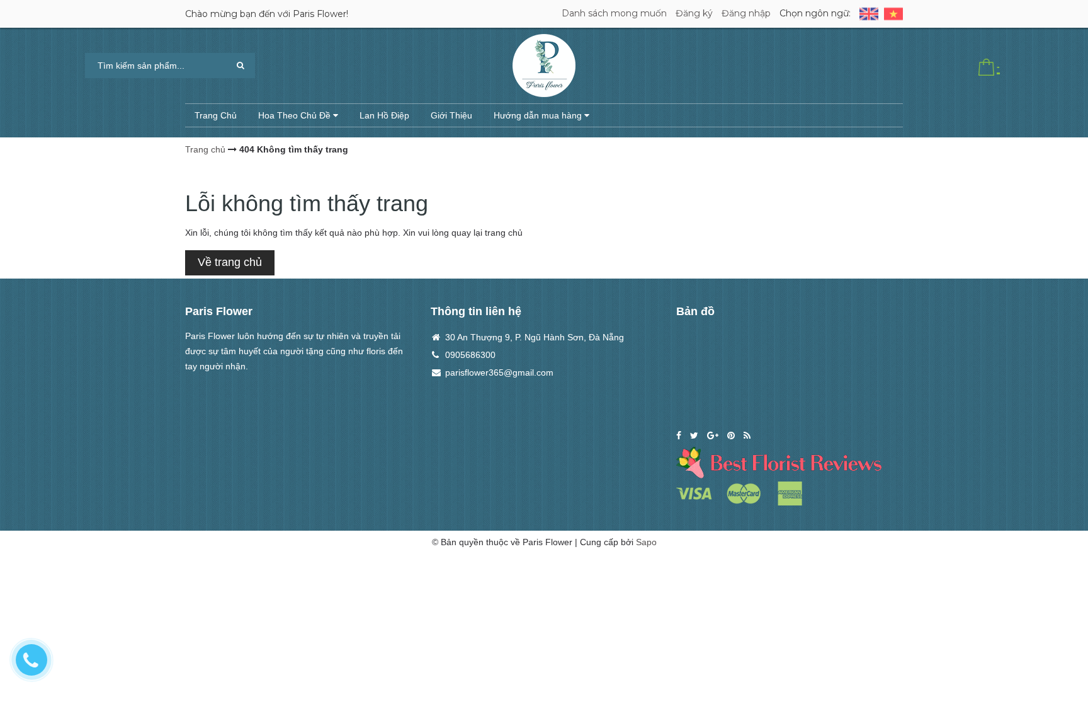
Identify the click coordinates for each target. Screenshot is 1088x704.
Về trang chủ (230, 262)
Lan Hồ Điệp (384, 115)
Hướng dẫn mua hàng (539, 115)
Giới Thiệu (451, 115)
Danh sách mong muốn (614, 13)
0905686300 (470, 355)
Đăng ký (694, 13)
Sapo (646, 542)
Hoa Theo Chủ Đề (295, 115)
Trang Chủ (216, 115)
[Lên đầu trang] (1062, 634)
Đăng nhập (746, 13)
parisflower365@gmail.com (499, 372)
